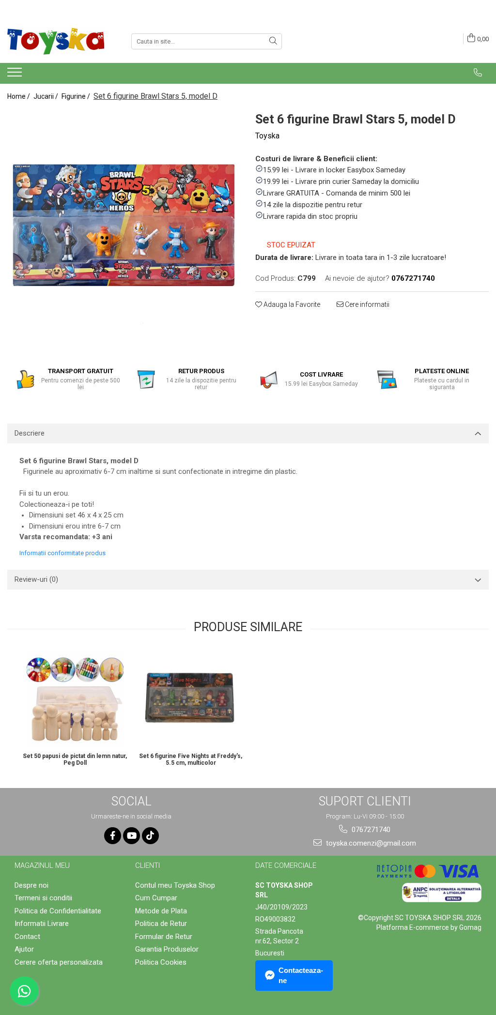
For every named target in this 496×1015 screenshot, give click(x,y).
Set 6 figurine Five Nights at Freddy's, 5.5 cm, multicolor (190, 759)
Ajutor (24, 949)
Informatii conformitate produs (62, 553)
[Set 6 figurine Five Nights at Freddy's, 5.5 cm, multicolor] (191, 699)
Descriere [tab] (30, 433)
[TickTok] (150, 835)
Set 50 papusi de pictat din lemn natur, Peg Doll (75, 759)
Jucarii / (46, 96)
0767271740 (370, 829)
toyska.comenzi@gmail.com (370, 843)
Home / (19, 96)
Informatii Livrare (42, 923)
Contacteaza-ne (301, 975)
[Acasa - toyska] (55, 41)
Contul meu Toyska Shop (175, 885)
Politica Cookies (160, 962)
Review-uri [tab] (36, 579)
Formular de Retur (163, 936)
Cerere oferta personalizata (59, 962)
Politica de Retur (161, 923)
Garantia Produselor (167, 949)
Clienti (147, 865)
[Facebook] (112, 835)
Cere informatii (366, 304)
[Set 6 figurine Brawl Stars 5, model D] (124, 226)
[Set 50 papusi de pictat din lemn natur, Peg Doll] (75, 699)
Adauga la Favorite (291, 304)
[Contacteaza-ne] (478, 72)
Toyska (267, 135)
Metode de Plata (161, 911)
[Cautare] (273, 41)
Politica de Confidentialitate (58, 911)
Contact (27, 936)
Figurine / (77, 96)
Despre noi (31, 885)
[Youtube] (131, 835)
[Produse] (15, 75)
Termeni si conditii (43, 898)
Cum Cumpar (156, 898)
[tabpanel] (124, 226)
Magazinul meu (42, 865)
